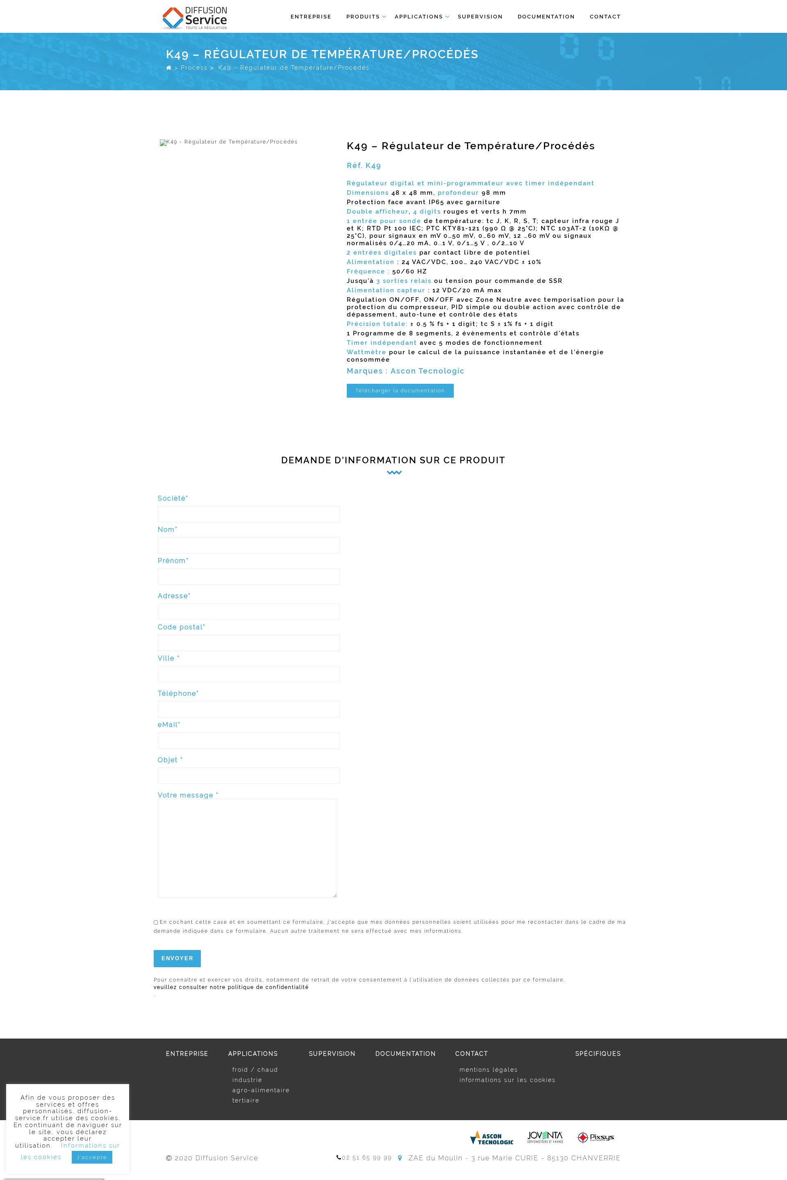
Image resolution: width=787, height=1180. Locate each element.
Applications (419, 17)
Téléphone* (178, 693)
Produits (363, 17)
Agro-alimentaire (261, 1090)
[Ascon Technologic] (491, 1137)
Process (194, 67)
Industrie (247, 1080)
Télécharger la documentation (400, 391)
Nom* (168, 529)
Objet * (170, 760)
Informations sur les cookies (507, 1080)
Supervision (480, 17)
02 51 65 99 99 (367, 1158)
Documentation (546, 17)
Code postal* (182, 627)
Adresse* (174, 596)
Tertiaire (245, 1100)
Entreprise (311, 17)
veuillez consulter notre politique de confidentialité (231, 987)
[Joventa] (544, 1137)
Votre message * (188, 795)
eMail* (169, 725)
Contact (605, 17)
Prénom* (173, 561)
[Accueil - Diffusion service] (169, 67)
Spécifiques (598, 1053)
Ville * (169, 658)
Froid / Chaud (255, 1069)
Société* (173, 498)
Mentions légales (488, 1069)
